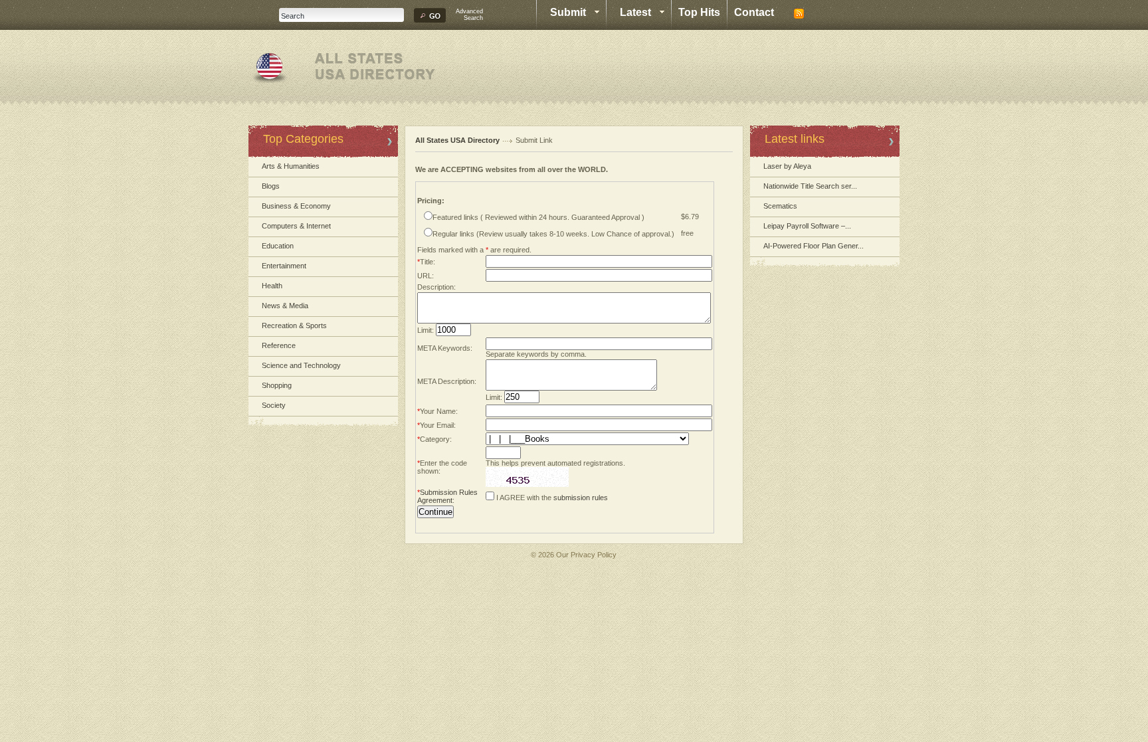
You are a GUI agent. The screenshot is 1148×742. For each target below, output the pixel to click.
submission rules (580, 498)
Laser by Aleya (787, 166)
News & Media (285, 306)
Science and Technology (301, 365)
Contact (754, 12)
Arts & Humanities (291, 166)
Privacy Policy (594, 555)
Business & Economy (296, 206)
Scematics (780, 206)
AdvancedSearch (469, 14)
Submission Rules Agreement (447, 496)
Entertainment (284, 266)
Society (274, 405)
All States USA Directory (457, 140)
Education (278, 246)
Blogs (271, 186)
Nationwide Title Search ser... (810, 186)
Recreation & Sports (294, 325)
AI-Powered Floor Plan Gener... (813, 246)
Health (272, 286)
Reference (279, 345)
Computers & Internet (296, 226)
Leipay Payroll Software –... (807, 226)
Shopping (277, 385)
